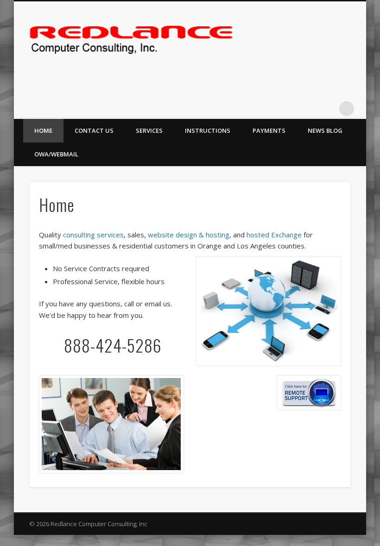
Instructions (207, 130)
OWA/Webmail (56, 154)
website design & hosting (188, 234)
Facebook (327, 108)
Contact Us (94, 130)
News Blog (325, 130)
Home (43, 130)
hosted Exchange (274, 234)
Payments (269, 130)
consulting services (93, 234)
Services (149, 130)
